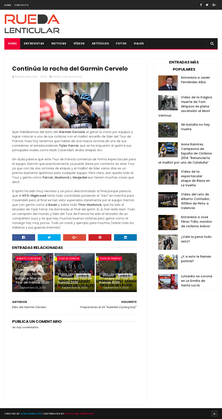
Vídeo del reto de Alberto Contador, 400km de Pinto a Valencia (195, 201)
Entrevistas (34, 43)
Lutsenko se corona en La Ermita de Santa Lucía (196, 280)
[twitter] (207, 5)
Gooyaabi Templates (79, 413)
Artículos (100, 43)
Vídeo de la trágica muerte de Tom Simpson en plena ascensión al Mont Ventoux (185, 106)
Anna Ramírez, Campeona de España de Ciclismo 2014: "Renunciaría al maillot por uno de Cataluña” (185, 153)
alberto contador (29, 258)
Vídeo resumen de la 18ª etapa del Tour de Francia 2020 (75, 278)
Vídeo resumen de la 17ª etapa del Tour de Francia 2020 (116, 278)
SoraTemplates (31, 413)
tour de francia (72, 76)
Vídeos (79, 43)
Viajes (139, 43)
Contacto (21, 5)
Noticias (58, 43)
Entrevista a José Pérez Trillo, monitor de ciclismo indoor (196, 221)
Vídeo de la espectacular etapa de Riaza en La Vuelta (195, 178)
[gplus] (214, 5)
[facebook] (201, 5)
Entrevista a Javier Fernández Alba (195, 79)
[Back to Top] (214, 413)
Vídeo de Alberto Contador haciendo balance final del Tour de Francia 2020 (32, 276)
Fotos (121, 43)
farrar (57, 76)
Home (7, 5)
